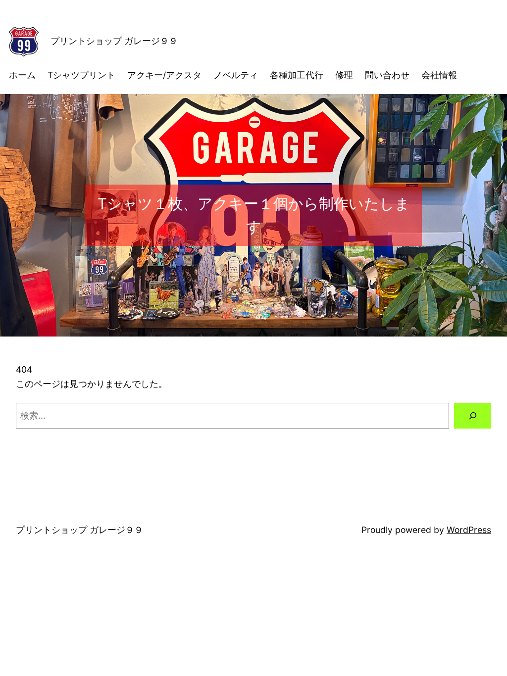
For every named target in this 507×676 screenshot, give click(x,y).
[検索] (472, 415)
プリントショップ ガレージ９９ (114, 41)
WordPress (469, 530)
